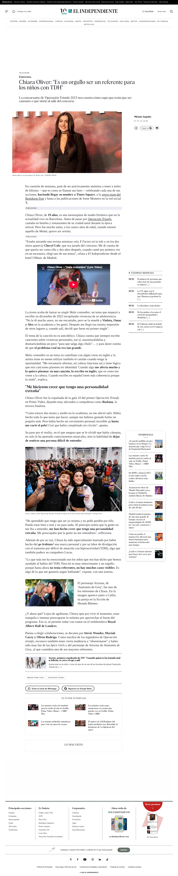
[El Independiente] (89, 11)
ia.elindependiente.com (119, 836)
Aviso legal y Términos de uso (65, 867)
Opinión (14, 21)
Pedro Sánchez (44, 826)
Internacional (46, 21)
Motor (134, 21)
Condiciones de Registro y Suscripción (93, 867)
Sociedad (69, 21)
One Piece (138, 2)
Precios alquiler (78, 2)
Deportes (88, 21)
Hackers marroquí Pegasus (36, 2)
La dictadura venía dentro (148, 305)
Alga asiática (119, 2)
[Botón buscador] (171, 11)
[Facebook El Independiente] (77, 860)
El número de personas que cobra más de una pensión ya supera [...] (149, 282)
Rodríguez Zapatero (46, 823)
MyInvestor (129, 2)
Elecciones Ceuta (107, 2)
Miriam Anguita (142, 117)
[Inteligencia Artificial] (119, 832)
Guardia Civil (44, 830)
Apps (74, 823)
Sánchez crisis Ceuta (92, 2)
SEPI (41, 816)
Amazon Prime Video (35, 678)
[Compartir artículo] (136, 128)
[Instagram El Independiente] (93, 860)
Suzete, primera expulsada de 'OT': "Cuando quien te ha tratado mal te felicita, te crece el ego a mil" (84, 659)
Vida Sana (124, 21)
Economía (33, 21)
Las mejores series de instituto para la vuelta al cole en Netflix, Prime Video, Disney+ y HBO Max (55, 709)
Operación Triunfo (99, 219)
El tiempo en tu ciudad (24, 11)
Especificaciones (78, 830)
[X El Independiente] (71, 860)
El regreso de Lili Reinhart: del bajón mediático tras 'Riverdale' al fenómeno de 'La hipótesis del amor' (103, 725)
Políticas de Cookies (117, 867)
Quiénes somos (78, 826)
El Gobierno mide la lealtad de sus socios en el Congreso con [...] (150, 327)
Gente (78, 21)
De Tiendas (162, 21)
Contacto (75, 813)
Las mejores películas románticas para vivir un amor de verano (55, 723)
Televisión (113, 21)
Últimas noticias (19, 2)
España (22, 21)
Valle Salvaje (163, 2)
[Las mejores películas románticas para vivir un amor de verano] (33, 725)
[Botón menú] (6, 11)
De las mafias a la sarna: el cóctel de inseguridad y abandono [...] (149, 315)
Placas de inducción (150, 2)
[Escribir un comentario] (157, 128)
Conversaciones (147, 21)
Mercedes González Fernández (51, 836)
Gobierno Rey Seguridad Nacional (59, 2)
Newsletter (76, 819)
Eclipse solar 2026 (46, 813)
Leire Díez (43, 833)
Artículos (89, 24)
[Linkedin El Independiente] (100, 860)
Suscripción (76, 816)
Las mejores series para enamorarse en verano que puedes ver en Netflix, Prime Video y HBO (101, 709)
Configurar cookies (134, 867)
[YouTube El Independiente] (84, 860)
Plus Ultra (43, 819)
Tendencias (100, 21)
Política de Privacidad (44, 867)
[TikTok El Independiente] (107, 860)
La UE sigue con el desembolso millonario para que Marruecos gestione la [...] (149, 295)
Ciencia (59, 21)
